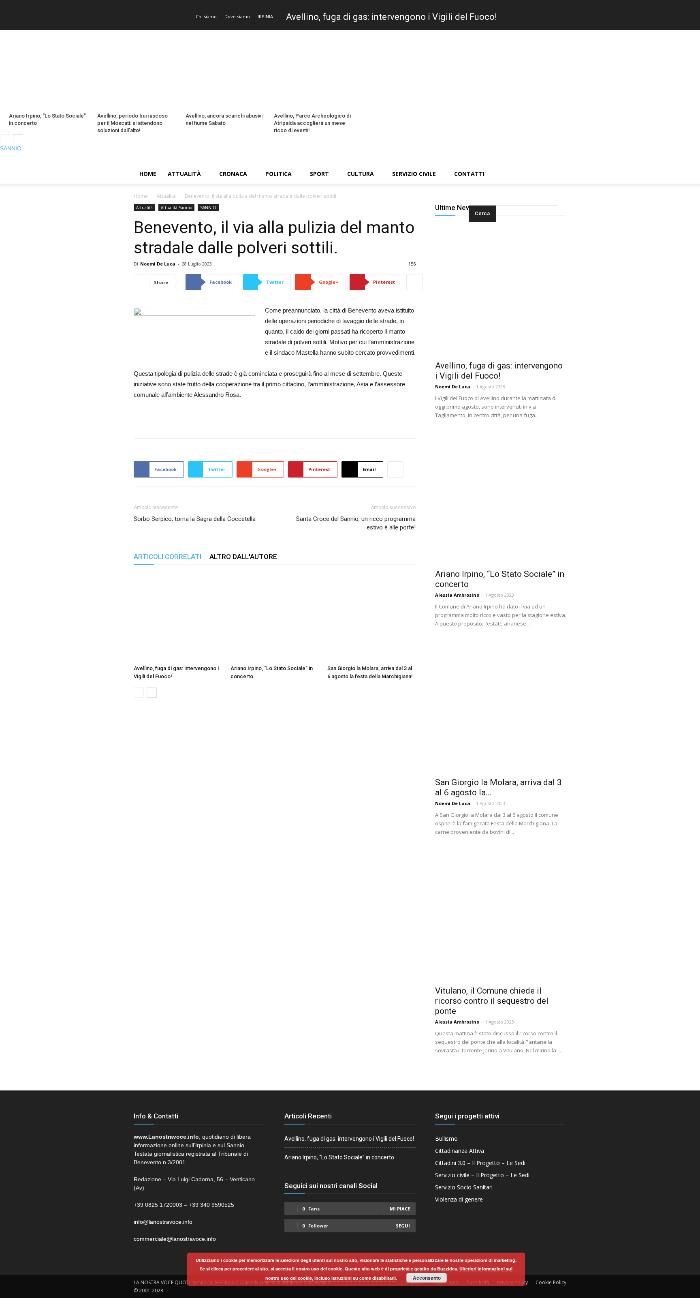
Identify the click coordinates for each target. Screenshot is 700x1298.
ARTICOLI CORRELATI (167, 557)
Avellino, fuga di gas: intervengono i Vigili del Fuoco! (391, 17)
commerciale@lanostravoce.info (175, 1239)
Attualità (184, 174)
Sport (319, 174)
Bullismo (446, 1138)
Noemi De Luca (157, 264)
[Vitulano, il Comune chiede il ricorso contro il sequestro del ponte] (500, 915)
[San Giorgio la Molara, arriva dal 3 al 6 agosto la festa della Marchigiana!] (371, 617)
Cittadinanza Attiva (459, 1150)
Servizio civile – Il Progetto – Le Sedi (482, 1175)
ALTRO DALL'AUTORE (243, 557)
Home (147, 174)
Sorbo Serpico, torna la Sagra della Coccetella (195, 519)
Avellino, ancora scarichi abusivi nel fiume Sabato (224, 119)
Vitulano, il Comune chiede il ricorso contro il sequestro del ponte (491, 1001)
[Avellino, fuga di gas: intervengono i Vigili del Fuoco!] (178, 617)
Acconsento (427, 1277)
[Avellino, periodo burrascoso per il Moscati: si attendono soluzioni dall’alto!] (137, 69)
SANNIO (10, 148)
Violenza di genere (459, 1199)
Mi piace (400, 1209)
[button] (470, 174)
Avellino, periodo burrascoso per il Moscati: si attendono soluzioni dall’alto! (132, 123)
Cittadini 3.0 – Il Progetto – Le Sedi (480, 1163)
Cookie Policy (551, 1282)
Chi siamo (206, 16)
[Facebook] (666, 158)
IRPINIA (265, 16)
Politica (278, 174)
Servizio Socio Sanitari (464, 1187)
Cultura (360, 174)
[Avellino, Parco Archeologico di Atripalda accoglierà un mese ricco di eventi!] (313, 69)
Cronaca (233, 174)
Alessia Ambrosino (457, 595)
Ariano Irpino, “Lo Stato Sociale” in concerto (47, 119)
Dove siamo (237, 16)
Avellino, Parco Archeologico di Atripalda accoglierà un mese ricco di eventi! (312, 123)
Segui (403, 1226)
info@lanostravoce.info (163, 1222)
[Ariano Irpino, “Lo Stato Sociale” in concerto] (48, 69)
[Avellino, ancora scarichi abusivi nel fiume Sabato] (225, 69)
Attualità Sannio (176, 207)
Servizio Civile (414, 174)
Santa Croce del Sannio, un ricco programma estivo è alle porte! (356, 523)
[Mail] (680, 158)
